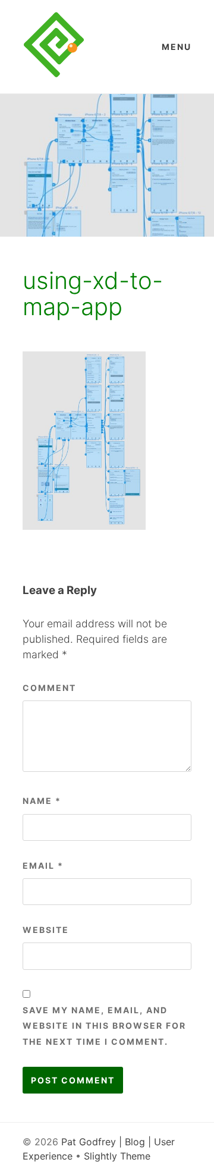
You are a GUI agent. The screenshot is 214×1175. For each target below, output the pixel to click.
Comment (49, 688)
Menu (176, 47)
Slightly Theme (117, 1156)
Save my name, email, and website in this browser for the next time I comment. (104, 1026)
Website (46, 930)
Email (43, 865)
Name (42, 801)
